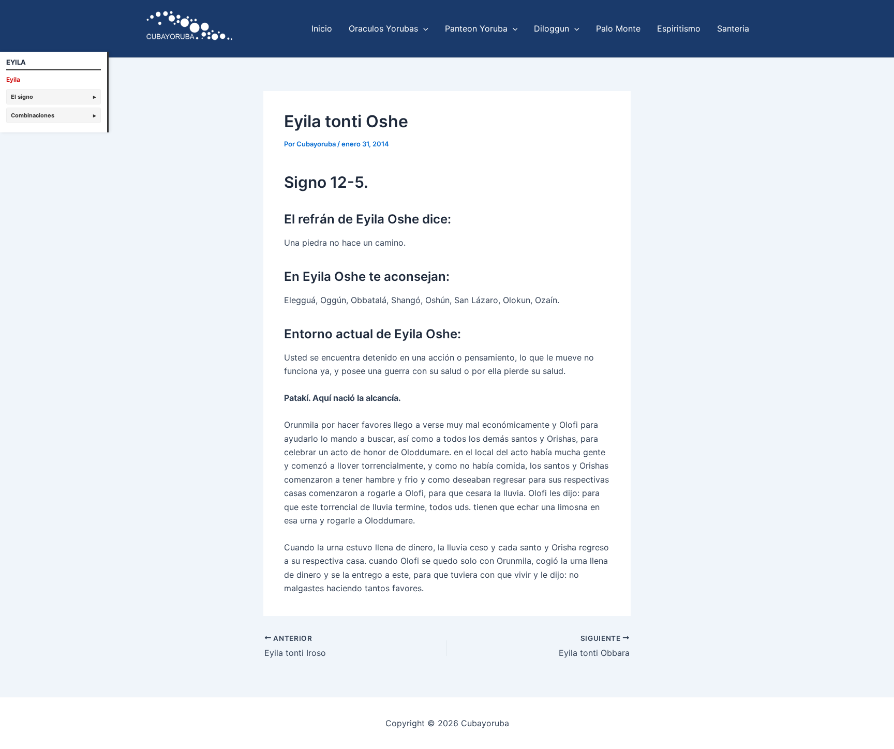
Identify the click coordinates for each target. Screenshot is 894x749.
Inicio (321, 28)
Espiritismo (679, 28)
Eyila (13, 79)
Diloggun (551, 28)
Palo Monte (618, 28)
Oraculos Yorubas (383, 28)
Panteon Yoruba (476, 28)
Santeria (733, 28)
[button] (423, 28)
